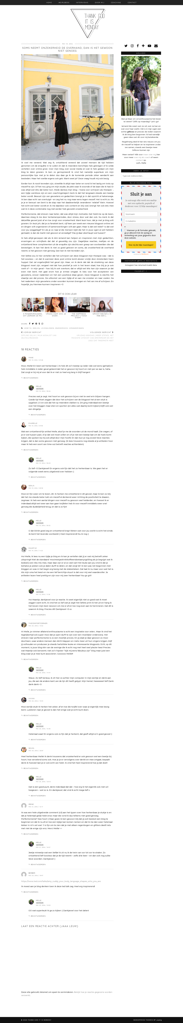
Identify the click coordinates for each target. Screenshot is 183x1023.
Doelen (36, 328)
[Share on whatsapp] (42, 324)
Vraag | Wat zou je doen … (56, 315)
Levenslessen (47, 328)
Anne (31, 358)
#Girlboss (64, 2)
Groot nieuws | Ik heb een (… (102, 315)
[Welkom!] (141, 86)
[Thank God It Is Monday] (91, 19)
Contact (132, 2)
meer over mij (149, 154)
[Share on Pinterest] (36, 324)
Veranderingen (76, 328)
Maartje (33, 548)
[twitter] (126, 46)
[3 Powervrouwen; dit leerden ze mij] (33, 304)
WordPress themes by (147, 1020)
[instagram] (132, 46)
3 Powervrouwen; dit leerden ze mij (32, 315)
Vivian (32, 698)
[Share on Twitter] (33, 324)
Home (49, 2)
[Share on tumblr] (39, 324)
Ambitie (28, 328)
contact (139, 160)
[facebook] (138, 46)
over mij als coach (142, 157)
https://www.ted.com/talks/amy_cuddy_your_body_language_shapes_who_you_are (61, 881)
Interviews (82, 2)
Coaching (116, 2)
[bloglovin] (143, 46)
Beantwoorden (31, 378)
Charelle (33, 423)
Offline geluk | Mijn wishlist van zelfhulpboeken (38, 335)
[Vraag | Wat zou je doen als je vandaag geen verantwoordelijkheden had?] (56, 304)
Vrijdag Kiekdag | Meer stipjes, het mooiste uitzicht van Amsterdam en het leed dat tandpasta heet (93, 336)
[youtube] (149, 46)
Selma (31, 748)
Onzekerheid (61, 328)
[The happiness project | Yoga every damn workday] (79, 304)
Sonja (31, 486)
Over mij (99, 2)
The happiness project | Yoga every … (79, 316)
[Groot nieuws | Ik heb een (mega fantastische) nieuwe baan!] (102, 304)
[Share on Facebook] (29, 324)
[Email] (156, 46)
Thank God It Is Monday (39, 1020)
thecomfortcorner (38, 623)
